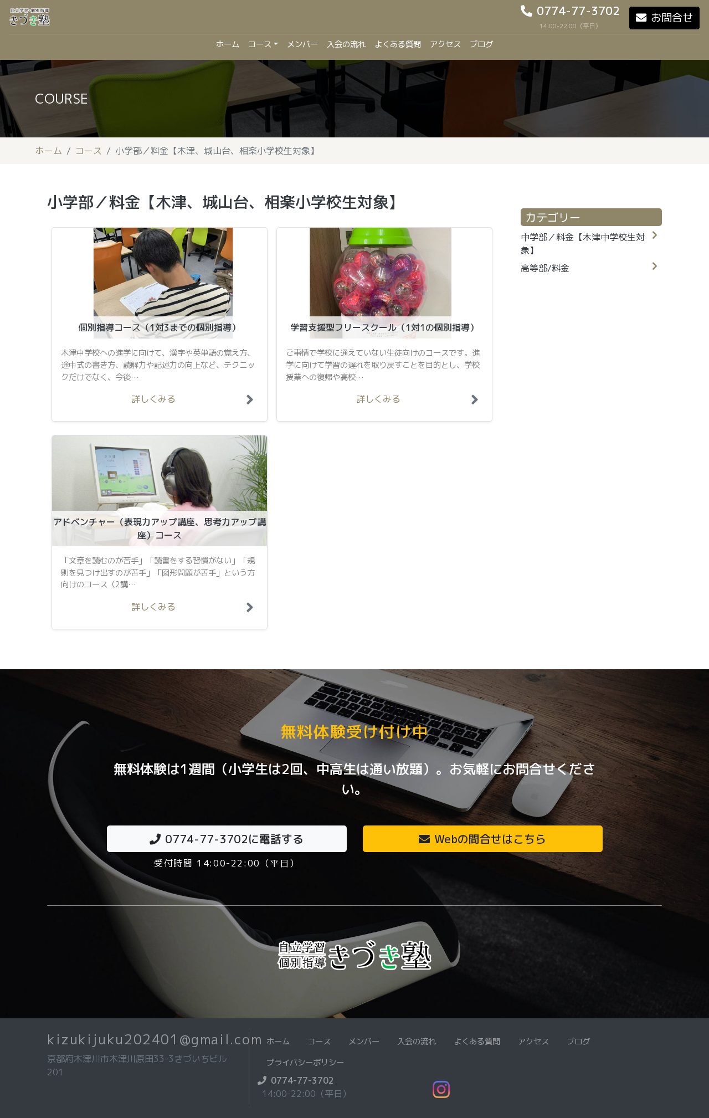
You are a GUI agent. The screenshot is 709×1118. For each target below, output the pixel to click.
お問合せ (672, 17)
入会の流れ (346, 44)
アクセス (445, 44)
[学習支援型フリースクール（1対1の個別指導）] (477, 402)
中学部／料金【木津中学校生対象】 (583, 244)
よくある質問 (397, 44)
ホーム (230, 44)
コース (259, 44)
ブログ (481, 44)
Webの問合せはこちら (490, 839)
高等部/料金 (545, 268)
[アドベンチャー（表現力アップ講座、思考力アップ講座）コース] (252, 610)
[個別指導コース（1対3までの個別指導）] (252, 402)
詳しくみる (153, 399)
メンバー (302, 44)
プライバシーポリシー (305, 1062)
